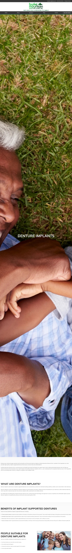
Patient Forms (68, 1)
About (18, 12)
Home (6, 12)
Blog (44, 12)
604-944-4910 (60, 1)
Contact (56, 12)
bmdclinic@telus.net (51, 1)
